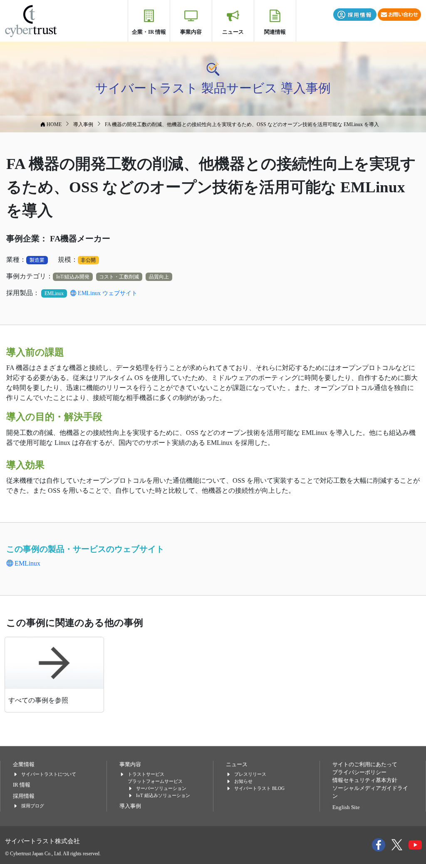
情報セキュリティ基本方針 (364, 780)
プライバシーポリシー (359, 772)
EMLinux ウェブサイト (106, 293)
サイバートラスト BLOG (259, 788)
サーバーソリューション (161, 788)
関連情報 (275, 32)
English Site (346, 807)
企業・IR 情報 (149, 32)
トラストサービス (146, 774)
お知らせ (243, 781)
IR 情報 (21, 785)
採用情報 (24, 796)
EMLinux (26, 563)
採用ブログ (32, 805)
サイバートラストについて (48, 774)
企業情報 (24, 764)
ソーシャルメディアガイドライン (370, 792)
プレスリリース (250, 774)
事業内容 (191, 32)
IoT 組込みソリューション (163, 795)
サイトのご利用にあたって (364, 764)
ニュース (233, 32)
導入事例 (130, 806)
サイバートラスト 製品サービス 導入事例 (213, 88)
